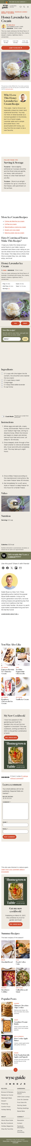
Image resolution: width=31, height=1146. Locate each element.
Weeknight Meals (6, 1098)
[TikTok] (21, 1084)
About (3, 1116)
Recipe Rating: (8, 796)
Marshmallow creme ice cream (15, 227)
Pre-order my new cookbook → (17, 1)
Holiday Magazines (7, 1126)
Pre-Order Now (15, 924)
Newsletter (20, 1120)
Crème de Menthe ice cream (14, 221)
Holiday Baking (6, 1109)
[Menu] (28, 7)
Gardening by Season (21, 1092)
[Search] (24, 7)
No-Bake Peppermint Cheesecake (20, 672)
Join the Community (20, 1131)
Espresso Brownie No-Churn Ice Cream (7, 672)
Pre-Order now (11, 737)
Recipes (4, 1088)
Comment (7, 802)
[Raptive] (24, 1084)
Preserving (4, 1104)
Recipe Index (10, 11)
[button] (7, 28)
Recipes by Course (21, 11)
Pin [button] (15, 323)
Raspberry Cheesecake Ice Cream (7, 701)
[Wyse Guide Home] (9, 7)
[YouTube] (10, 1084)
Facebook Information (20, 1126)
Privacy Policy (6, 1141)
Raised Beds (21, 1111)
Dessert (4, 13)
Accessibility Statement (16, 1141)
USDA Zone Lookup (23, 1096)
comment (11, 557)
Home (3, 11)
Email (5, 829)
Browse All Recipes (7, 1092)
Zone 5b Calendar (22, 1099)
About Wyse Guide (7, 1120)
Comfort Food (5, 1106)
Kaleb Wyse (11, 25)
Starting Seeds (21, 1105)
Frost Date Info (22, 1102)
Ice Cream (11, 13)
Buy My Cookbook (7, 1123)
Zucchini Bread (6, 962)
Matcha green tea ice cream (14, 233)
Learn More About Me (9, 614)
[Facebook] (14, 1084)
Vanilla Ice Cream (22, 699)
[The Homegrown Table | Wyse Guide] (15, 755)
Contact (19, 1123)
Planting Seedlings (23, 1108)
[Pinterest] (17, 1084)
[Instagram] (6, 1084)
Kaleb (4, 270)
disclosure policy (9, 89)
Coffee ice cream (11, 224)
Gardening (21, 1088)
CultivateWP (15, 1142)
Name (5, 822)
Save (25, 339)
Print (25, 323)
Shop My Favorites (7, 1129)
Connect (20, 1116)
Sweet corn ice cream (12, 230)
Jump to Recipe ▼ (15, 48)
